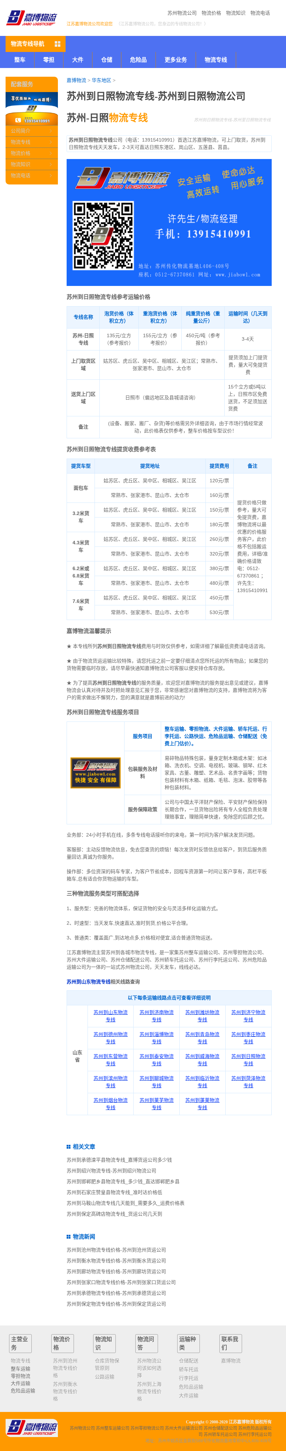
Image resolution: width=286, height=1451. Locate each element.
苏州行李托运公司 (255, 1434)
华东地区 (101, 80)
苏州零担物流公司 (147, 1428)
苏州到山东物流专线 (89, 981)
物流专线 (20, 142)
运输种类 (187, 1343)
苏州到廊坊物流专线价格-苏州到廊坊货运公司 (116, 1271)
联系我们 (229, 1343)
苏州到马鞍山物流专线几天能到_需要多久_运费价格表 (126, 1203)
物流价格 (211, 13)
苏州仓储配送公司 (220, 1428)
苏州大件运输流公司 (184, 1428)
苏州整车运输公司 (112, 1428)
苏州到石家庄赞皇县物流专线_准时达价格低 (114, 1192)
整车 (19, 60)
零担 (48, 60)
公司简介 (20, 131)
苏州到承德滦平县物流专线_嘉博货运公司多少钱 (119, 1160)
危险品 (138, 60)
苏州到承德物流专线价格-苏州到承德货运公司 (116, 1293)
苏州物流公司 (182, 13)
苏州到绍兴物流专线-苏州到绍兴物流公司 (111, 1170)
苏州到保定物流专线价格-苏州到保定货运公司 (116, 1304)
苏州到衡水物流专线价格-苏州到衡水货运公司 (116, 1260)
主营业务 (19, 1343)
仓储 (106, 60)
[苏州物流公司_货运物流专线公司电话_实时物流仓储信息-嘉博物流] (32, 18)
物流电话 (260, 13)
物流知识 (236, 13)
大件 (77, 60)
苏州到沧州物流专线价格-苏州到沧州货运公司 (116, 1250)
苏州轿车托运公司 (220, 1434)
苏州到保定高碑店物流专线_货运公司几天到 (114, 1214)
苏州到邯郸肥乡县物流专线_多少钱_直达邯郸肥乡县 (123, 1181)
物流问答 (145, 1343)
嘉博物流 (76, 80)
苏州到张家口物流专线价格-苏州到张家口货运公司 (121, 1282)
